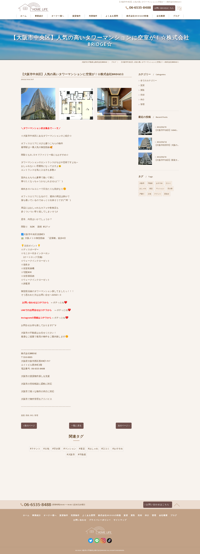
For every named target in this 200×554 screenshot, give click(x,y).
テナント (157, 194)
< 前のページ (29, 425)
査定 (151, 188)
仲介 (32, 415)
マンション (160, 188)
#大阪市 (71, 454)
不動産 (150, 183)
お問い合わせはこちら (164, 8)
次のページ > (124, 425)
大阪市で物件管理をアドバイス (36, 399)
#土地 (46, 448)
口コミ (168, 183)
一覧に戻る (76, 425)
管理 (36, 415)
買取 (142, 90)
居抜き (166, 194)
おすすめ (159, 183)
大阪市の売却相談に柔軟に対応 (36, 384)
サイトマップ (120, 520)
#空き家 (56, 448)
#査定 (82, 448)
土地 (149, 194)
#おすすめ (117, 448)
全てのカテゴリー (148, 80)
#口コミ (105, 448)
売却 (27, 415)
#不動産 (82, 454)
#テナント (35, 448)
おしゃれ (142, 188)
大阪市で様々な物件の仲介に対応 (37, 391)
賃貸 (23, 415)
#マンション (69, 448)
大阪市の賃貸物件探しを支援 (35, 376)
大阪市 (141, 183)
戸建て (141, 194)
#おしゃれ (93, 448)
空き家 (170, 188)
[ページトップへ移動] (177, 504)
